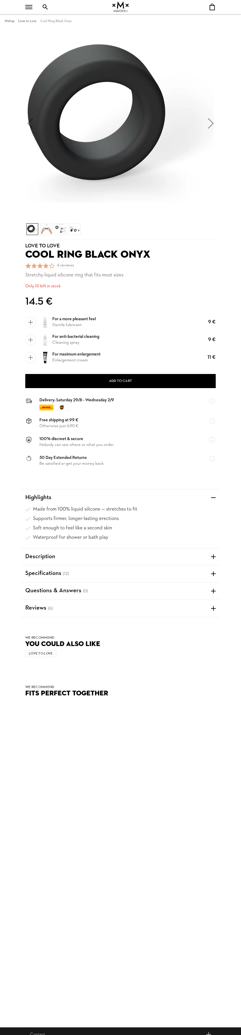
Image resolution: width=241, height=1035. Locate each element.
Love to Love (27, 21)
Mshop (9, 21)
